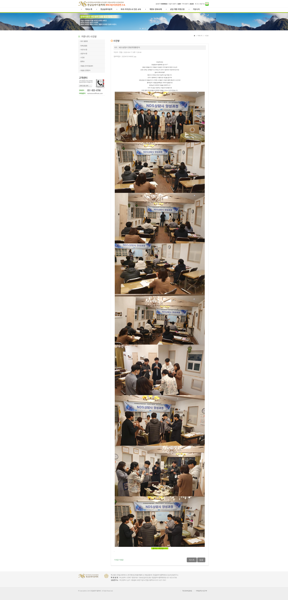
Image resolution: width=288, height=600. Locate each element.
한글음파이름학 (106, 9)
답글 (201, 560)
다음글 (121, 560)
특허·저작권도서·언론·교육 (131, 9)
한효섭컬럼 (83, 46)
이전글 (116, 560)
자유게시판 (83, 49)
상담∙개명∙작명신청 (177, 9)
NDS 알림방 (84, 41)
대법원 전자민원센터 (86, 66)
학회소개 (88, 9)
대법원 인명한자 (85, 70)
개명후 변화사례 (155, 9)
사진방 (82, 57)
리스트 (192, 560)
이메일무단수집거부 (201, 591)
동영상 (82, 61)
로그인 (197, 4)
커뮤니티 (196, 9)
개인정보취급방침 (187, 591)
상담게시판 (83, 53)
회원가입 (202, 4)
